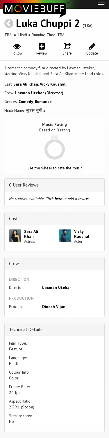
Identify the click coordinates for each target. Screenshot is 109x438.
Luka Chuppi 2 (48, 23)
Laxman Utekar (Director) (39, 92)
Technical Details (25, 329)
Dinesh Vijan (53, 306)
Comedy (26, 101)
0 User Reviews (24, 185)
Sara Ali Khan (25, 84)
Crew (14, 263)
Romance (43, 101)
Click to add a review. (67, 198)
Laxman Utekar (56, 287)
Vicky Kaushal (52, 84)
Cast (13, 218)
